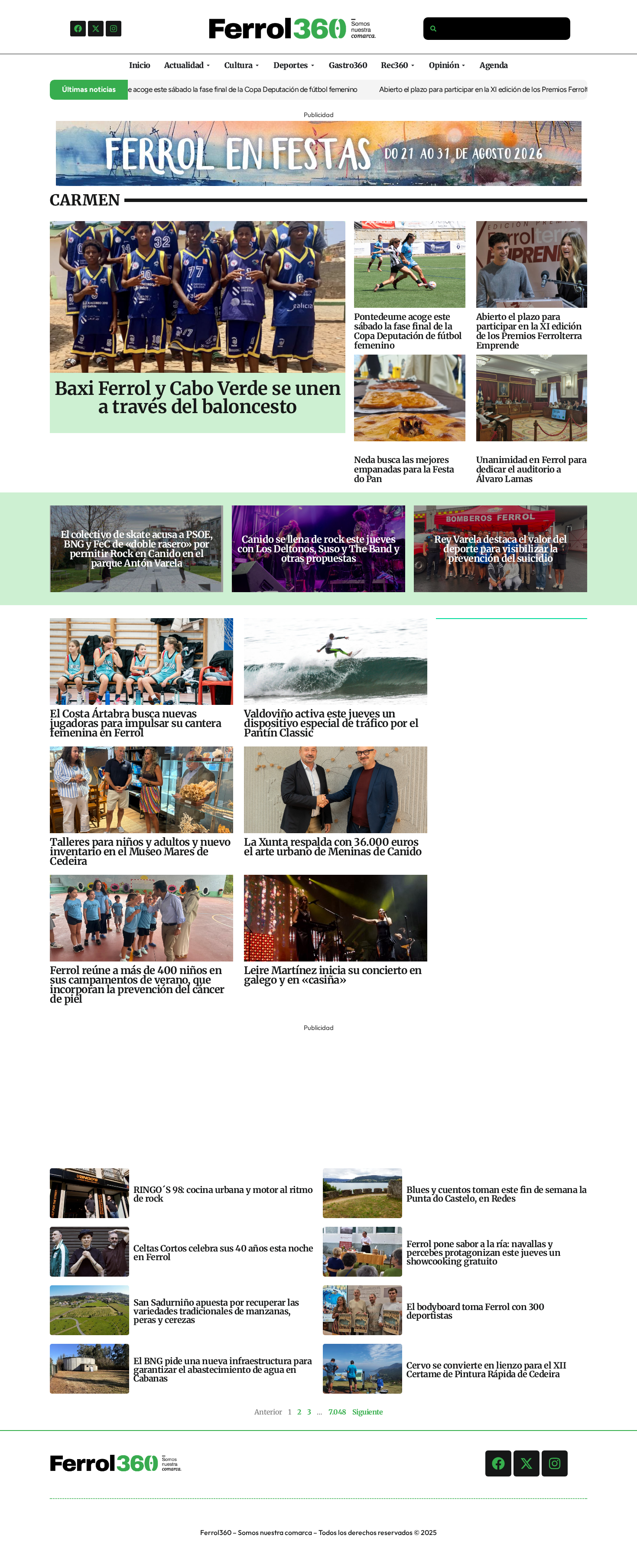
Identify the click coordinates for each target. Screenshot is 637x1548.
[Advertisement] (310, 1094)
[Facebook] (78, 28)
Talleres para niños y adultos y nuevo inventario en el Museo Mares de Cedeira (140, 851)
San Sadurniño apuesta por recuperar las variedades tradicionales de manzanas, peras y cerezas (216, 1311)
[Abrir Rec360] (412, 65)
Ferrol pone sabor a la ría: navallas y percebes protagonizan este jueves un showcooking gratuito (483, 1252)
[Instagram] (113, 28)
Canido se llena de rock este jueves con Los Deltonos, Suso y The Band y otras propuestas (318, 548)
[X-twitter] (96, 28)
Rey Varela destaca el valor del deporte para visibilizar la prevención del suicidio (500, 548)
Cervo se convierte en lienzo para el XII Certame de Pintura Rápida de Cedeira (486, 1369)
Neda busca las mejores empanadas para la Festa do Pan (404, 469)
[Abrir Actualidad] (208, 65)
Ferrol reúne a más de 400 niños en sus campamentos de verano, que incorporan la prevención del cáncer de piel (137, 985)
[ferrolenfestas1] (319, 183)
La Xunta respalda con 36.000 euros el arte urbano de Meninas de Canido (333, 846)
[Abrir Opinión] (463, 65)
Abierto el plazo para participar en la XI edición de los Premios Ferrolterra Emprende (468, 89)
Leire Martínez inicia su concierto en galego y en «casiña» (333, 975)
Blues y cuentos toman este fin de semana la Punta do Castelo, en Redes (496, 1194)
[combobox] (497, 28)
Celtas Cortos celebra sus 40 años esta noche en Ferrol (223, 1252)
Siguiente (367, 1412)
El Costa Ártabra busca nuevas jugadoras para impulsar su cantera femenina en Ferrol (135, 723)
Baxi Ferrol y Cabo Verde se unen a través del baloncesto (198, 397)
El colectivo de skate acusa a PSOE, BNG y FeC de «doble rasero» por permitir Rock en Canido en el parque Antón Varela (137, 548)
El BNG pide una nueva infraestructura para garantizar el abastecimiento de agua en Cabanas (222, 1370)
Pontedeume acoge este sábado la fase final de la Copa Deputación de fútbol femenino (187, 89)
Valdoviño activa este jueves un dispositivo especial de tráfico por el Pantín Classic (331, 723)
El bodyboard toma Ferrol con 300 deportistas (475, 1311)
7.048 (337, 1412)
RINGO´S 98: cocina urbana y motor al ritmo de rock (222, 1194)
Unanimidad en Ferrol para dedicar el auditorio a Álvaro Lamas (531, 469)
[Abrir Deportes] (312, 65)
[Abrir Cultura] (257, 65)
